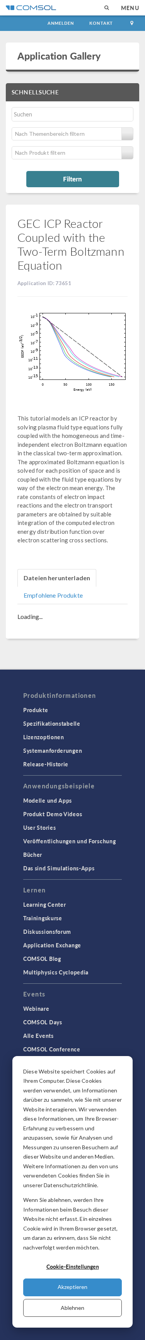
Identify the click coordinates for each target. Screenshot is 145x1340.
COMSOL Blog (42, 958)
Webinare (36, 1008)
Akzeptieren (72, 1287)
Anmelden (61, 23)
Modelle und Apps (47, 800)
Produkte (35, 710)
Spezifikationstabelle (51, 723)
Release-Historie (45, 764)
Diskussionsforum (47, 931)
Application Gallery (59, 55)
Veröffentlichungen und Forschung (69, 841)
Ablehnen (72, 1307)
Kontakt (101, 23)
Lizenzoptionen (43, 737)
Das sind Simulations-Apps (59, 868)
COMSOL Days (42, 1022)
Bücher (32, 854)
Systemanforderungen (52, 750)
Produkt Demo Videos (52, 814)
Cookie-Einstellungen (72, 1266)
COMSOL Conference (51, 1049)
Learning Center (44, 904)
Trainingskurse (42, 918)
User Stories (39, 827)
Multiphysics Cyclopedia (56, 972)
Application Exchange (52, 945)
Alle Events (38, 1035)
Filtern (72, 178)
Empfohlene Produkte (53, 595)
